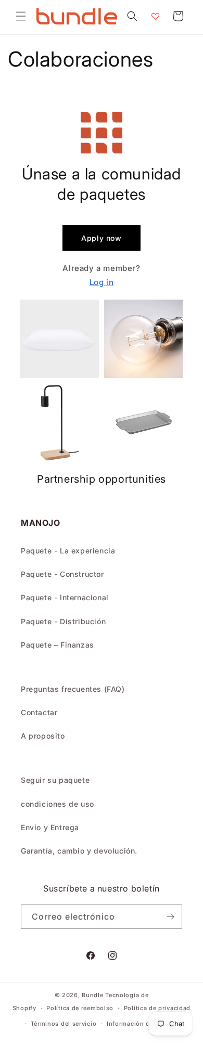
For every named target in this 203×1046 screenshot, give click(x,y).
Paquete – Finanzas (57, 644)
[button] (20, 16)
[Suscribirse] (170, 917)
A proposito (43, 735)
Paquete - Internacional (65, 597)
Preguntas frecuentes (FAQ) (73, 689)
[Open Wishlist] (155, 16)
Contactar (39, 712)
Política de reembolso (79, 1008)
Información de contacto (145, 1023)
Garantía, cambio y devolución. (79, 850)
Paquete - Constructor (62, 574)
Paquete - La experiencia (68, 550)
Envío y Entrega (50, 827)
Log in (102, 282)
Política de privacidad (157, 1008)
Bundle (92, 995)
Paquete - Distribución (63, 621)
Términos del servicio (64, 1023)
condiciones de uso (57, 803)
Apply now (101, 238)
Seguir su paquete (55, 780)
